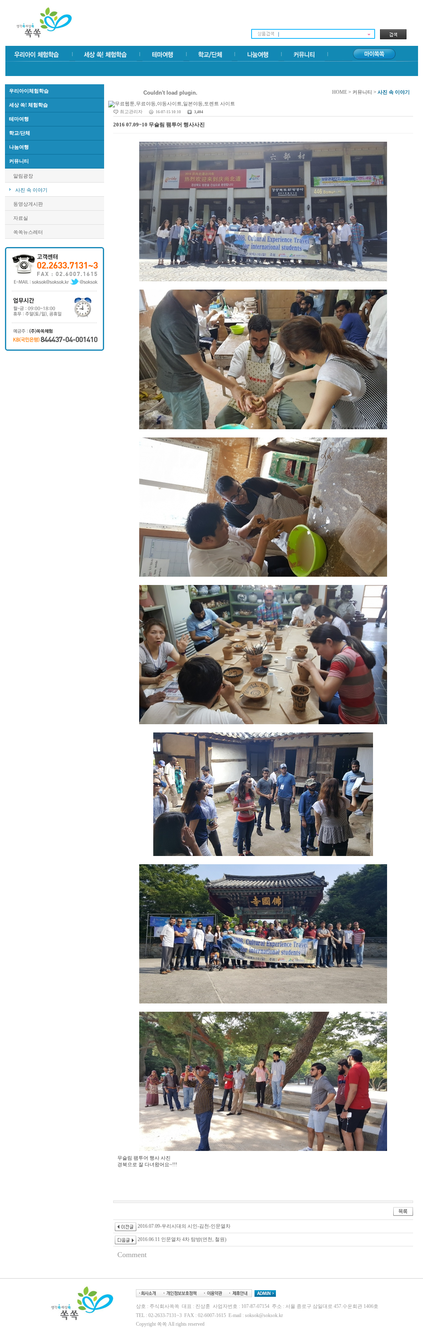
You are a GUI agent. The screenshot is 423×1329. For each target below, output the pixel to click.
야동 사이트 (121, 1267)
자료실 (20, 218)
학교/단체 (19, 133)
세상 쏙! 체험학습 (28, 105)
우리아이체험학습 (29, 91)
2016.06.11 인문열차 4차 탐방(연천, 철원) (181, 1239)
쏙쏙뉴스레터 (28, 232)
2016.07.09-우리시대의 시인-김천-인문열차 (183, 1226)
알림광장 (23, 176)
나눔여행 (19, 147)
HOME (339, 92)
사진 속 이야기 (31, 190)
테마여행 (19, 119)
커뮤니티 (19, 161)
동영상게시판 (28, 204)
